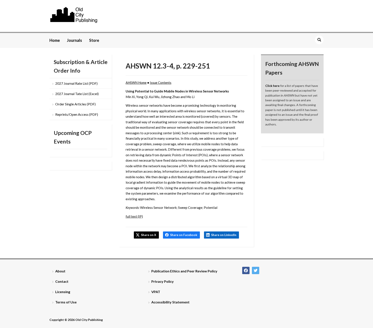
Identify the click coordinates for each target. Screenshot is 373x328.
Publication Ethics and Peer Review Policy (184, 271)
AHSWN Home (136, 82)
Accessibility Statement (170, 302)
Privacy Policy (162, 281)
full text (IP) (134, 216)
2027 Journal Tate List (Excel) (77, 94)
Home (54, 40)
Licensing (62, 292)
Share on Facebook (183, 235)
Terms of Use (66, 302)
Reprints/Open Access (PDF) (76, 114)
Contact (61, 281)
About (60, 271)
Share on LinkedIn (223, 235)
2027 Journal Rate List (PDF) (76, 83)
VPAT (155, 292)
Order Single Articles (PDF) (75, 104)
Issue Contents (160, 82)
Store (94, 40)
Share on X (148, 235)
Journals (74, 40)
